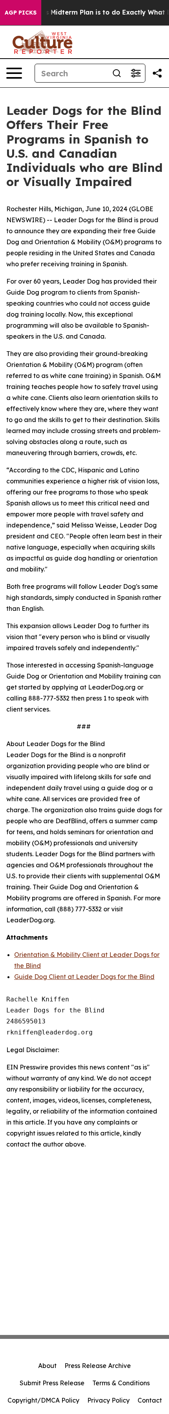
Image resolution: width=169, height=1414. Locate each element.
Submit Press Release (52, 1383)
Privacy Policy (108, 1400)
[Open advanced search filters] (135, 73)
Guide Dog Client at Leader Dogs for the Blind (84, 977)
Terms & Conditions (121, 1383)
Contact (150, 1400)
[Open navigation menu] (14, 73)
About (47, 1366)
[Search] (116, 73)
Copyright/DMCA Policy (43, 1400)
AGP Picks (21, 12)
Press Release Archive (97, 1366)
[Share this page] (157, 73)
